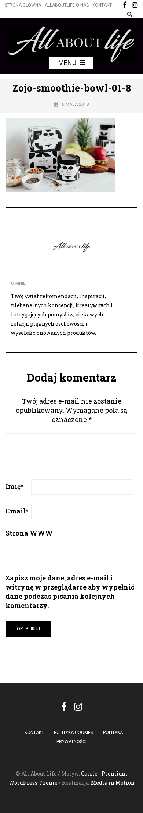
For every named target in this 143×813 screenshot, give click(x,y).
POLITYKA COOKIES (73, 732)
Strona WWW (29, 533)
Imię (14, 486)
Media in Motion (113, 782)
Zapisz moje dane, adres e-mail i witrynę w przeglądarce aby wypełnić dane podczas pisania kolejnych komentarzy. (70, 591)
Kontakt (102, 5)
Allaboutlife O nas (67, 5)
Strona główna (22, 5)
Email (17, 510)
